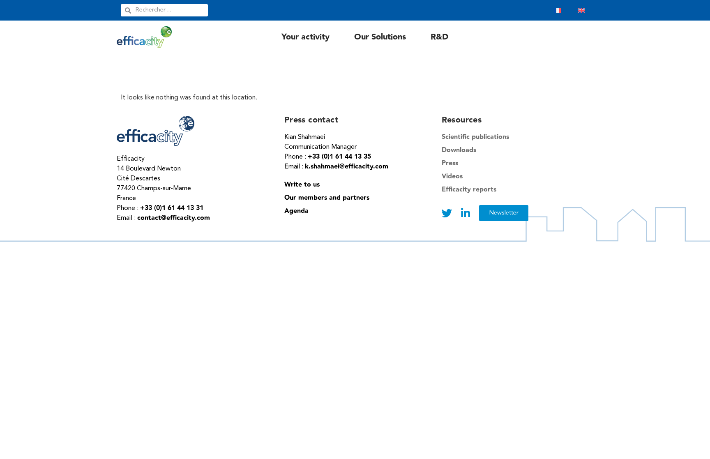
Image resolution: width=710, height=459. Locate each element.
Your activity (305, 37)
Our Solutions (380, 37)
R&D (439, 37)
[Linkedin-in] (466, 213)
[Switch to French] (557, 10)
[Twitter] (447, 213)
